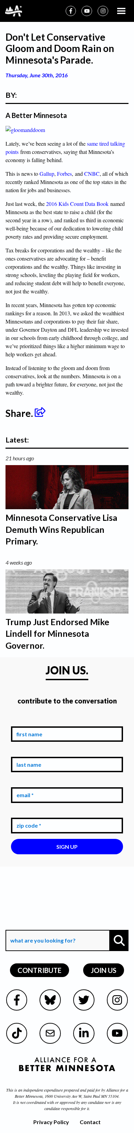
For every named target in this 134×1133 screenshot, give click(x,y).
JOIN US (103, 970)
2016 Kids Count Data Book (77, 203)
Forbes (64, 173)
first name (28, 721)
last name (27, 751)
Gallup (47, 173)
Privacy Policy (51, 1122)
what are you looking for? (42, 925)
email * (23, 782)
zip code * (27, 812)
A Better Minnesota (36, 115)
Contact (90, 1122)
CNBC (92, 173)
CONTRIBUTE (40, 970)
